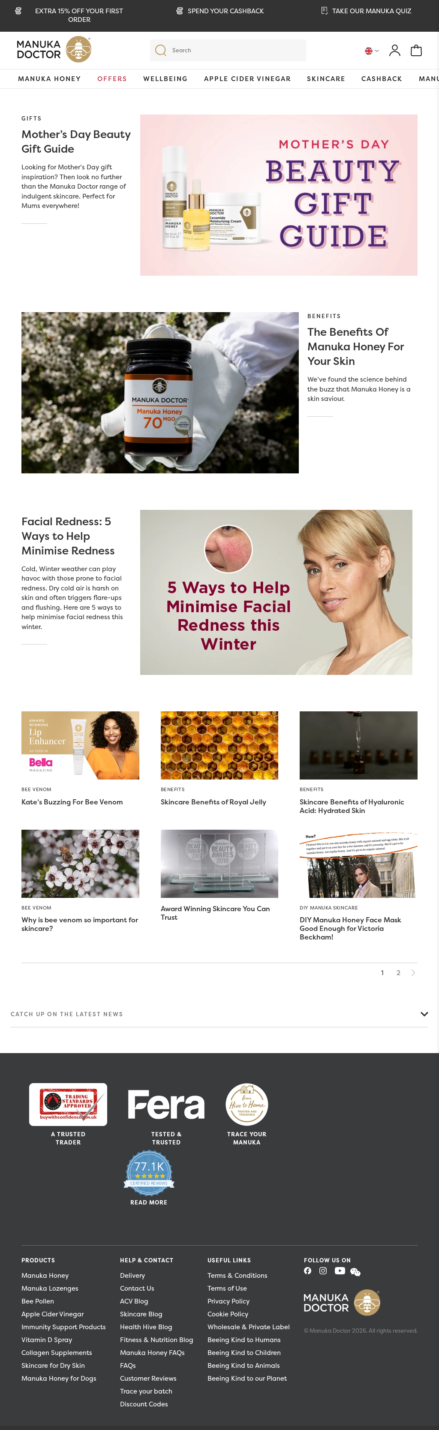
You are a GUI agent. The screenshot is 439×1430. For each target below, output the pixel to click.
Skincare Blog (141, 1314)
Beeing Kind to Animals (243, 1365)
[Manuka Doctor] (54, 51)
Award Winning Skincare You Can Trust (215, 913)
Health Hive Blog (146, 1327)
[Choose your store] (372, 50)
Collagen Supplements (56, 1353)
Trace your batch (146, 1391)
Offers (112, 78)
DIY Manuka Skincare (329, 908)
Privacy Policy (228, 1301)
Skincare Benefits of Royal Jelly (213, 802)
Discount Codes (144, 1404)
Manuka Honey (49, 78)
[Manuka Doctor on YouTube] (342, 1273)
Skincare (326, 78)
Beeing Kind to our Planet (247, 1378)
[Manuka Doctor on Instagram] (326, 1273)
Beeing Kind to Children (244, 1353)
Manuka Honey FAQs (152, 1353)
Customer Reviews (148, 1378)
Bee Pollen (37, 1301)
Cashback (382, 78)
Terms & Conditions (237, 1275)
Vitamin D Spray (46, 1340)
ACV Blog (134, 1301)
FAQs (128, 1365)
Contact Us (137, 1288)
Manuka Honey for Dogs (58, 1378)
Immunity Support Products (63, 1327)
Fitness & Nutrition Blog (156, 1340)
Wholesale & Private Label (248, 1327)
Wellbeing (165, 78)
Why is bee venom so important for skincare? (79, 924)
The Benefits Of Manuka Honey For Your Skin (355, 346)
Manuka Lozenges (49, 1288)
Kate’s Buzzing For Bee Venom (72, 802)
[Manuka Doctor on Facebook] (311, 1273)
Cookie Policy (227, 1314)
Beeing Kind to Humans (244, 1340)
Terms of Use (227, 1288)
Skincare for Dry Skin (53, 1365)
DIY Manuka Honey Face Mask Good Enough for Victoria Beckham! (350, 928)
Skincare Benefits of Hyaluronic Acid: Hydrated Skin (352, 806)
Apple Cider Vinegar (247, 78)
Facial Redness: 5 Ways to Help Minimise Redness (68, 536)
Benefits (324, 316)
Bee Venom (36, 789)
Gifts (31, 118)
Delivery (132, 1275)
